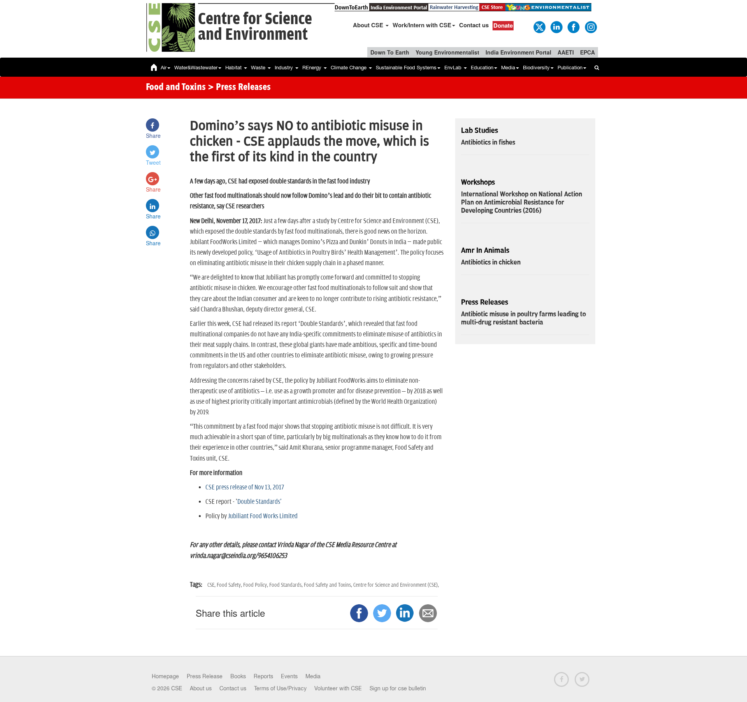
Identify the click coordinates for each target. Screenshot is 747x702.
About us (201, 688)
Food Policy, (256, 585)
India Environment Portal (518, 52)
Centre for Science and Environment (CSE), (396, 585)
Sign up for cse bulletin (398, 688)
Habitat (234, 67)
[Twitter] (539, 26)
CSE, (212, 585)
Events (289, 676)
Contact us (474, 25)
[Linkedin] (556, 26)
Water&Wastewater (195, 67)
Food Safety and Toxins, (328, 585)
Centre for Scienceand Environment (255, 27)
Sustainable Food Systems (406, 67)
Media (508, 67)
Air (164, 67)
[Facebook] (573, 26)
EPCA (587, 52)
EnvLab (453, 67)
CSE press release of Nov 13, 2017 (244, 487)
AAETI (566, 52)
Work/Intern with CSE (422, 25)
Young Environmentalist (447, 52)
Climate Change (349, 67)
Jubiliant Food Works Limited (263, 516)
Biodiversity (536, 67)
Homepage (165, 676)
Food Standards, (286, 585)
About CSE (369, 25)
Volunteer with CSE (338, 688)
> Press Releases (239, 87)
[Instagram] (590, 26)
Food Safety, (230, 585)
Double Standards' (259, 502)
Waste (259, 67)
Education (482, 67)
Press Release (205, 676)
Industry (285, 67)
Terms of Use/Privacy (280, 688)
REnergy (312, 67)
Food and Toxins (176, 87)
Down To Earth (389, 52)
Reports (263, 676)
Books (238, 676)
